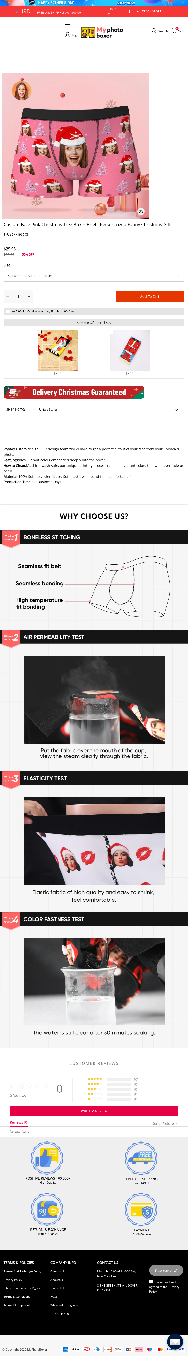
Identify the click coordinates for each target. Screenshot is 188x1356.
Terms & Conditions (17, 1297)
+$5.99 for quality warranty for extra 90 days (43, 311)
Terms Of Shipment (17, 1305)
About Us (56, 1280)
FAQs (54, 1297)
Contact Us (57, 1271)
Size (7, 265)
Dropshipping (59, 1313)
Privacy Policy (13, 1280)
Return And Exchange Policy (22, 1271)
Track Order (151, 11)
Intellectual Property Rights (22, 1288)
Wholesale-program (64, 1305)
